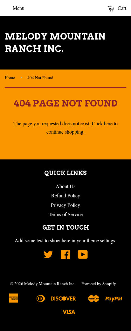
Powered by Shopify (98, 283)
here (108, 123)
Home (10, 77)
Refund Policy (65, 195)
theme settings (101, 240)
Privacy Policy (65, 205)
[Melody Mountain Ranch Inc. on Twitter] (48, 256)
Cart (121, 7)
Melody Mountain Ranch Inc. (55, 42)
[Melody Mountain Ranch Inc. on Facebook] (65, 256)
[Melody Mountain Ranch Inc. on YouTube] (83, 256)
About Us (65, 186)
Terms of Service (66, 214)
